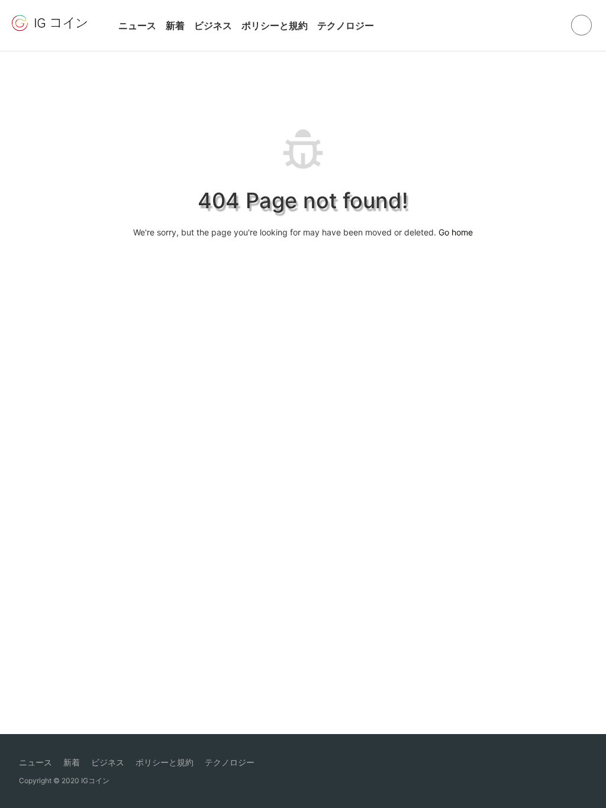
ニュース (137, 25)
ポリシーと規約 (274, 25)
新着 (175, 25)
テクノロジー (345, 25)
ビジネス (213, 25)
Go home (456, 232)
